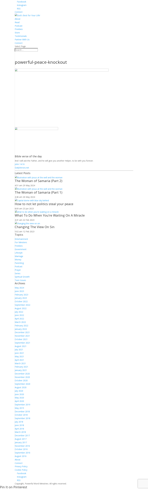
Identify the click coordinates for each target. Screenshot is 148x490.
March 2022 (20, 322)
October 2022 (21, 301)
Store (17, 32)
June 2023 (19, 291)
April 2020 (19, 401)
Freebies (19, 29)
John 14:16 (20, 164)
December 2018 (22, 411)
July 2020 (19, 390)
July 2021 (19, 349)
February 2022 (21, 325)
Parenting (19, 263)
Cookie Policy (21, 469)
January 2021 (21, 370)
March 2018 (20, 432)
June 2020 (19, 394)
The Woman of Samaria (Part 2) (38, 181)
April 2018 (19, 428)
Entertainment (21, 239)
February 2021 (21, 366)
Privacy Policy (21, 466)
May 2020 (19, 397)
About (17, 18)
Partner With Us (22, 39)
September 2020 (22, 384)
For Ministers (21, 242)
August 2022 (20, 308)
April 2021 (19, 360)
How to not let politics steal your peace (44, 204)
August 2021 (20, 346)
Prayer (18, 270)
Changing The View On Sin (34, 227)
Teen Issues (20, 280)
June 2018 (19, 425)
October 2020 (21, 380)
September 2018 (22, 418)
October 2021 (21, 339)
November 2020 (22, 377)
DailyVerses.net (22, 167)
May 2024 (19, 287)
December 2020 (22, 373)
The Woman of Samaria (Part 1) (38, 192)
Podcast (18, 25)
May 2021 (19, 356)
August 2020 (20, 387)
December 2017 (22, 435)
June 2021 (19, 353)
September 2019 (22, 404)
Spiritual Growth (22, 276)
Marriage (19, 256)
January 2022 (21, 329)
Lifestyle (19, 252)
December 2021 (22, 332)
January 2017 (21, 442)
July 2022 (19, 311)
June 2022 (19, 315)
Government (20, 249)
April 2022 (19, 318)
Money (18, 259)
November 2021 (22, 335)
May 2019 (19, 408)
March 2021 (20, 363)
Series (17, 273)
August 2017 (20, 439)
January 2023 (21, 298)
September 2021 (22, 342)
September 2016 (22, 452)
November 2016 (22, 445)
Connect (19, 12)
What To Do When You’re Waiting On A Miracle (50, 215)
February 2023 (21, 294)
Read (17, 22)
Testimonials (21, 36)
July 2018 (19, 421)
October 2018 (21, 414)
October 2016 (21, 449)
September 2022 (22, 305)
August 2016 (20, 456)
